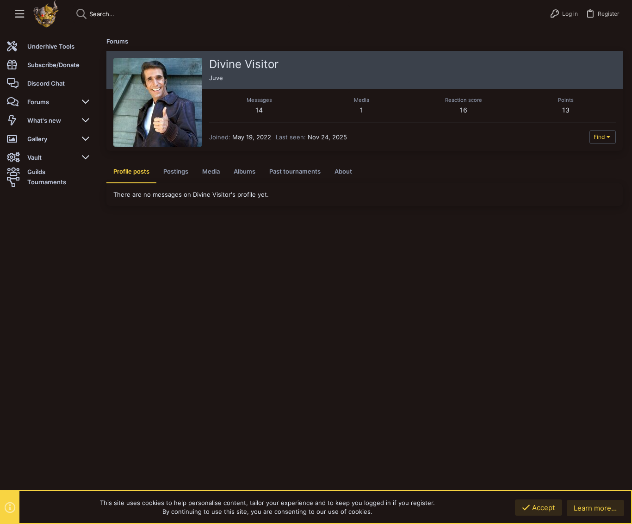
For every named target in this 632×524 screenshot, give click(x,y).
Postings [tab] (175, 171)
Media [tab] (211, 171)
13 (566, 110)
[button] (19, 14)
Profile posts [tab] (131, 171)
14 (259, 110)
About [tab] (343, 171)
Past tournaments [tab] (295, 171)
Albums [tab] (244, 171)
